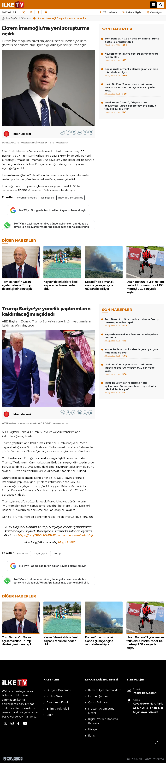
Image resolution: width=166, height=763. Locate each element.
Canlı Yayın (155, 12)
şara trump (23, 553)
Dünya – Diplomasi (59, 690)
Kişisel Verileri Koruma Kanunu (103, 721)
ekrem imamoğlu (27, 197)
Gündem (26, 18)
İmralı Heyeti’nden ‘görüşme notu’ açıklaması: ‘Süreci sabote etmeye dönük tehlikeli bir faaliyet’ (130, 107)
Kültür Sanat (55, 696)
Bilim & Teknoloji (58, 708)
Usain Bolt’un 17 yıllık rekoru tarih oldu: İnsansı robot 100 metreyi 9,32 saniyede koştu (130, 89)
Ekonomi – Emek (58, 702)
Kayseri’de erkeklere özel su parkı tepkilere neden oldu (132, 56)
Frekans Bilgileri (134, 12)
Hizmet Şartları (98, 696)
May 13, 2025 (67, 542)
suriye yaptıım (41, 553)
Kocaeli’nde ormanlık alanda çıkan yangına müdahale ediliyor (131, 72)
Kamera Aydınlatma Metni (105, 690)
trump (57, 553)
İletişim (93, 735)
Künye (92, 729)
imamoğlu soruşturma (70, 197)
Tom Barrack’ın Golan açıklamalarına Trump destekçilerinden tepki (132, 41)
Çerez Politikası (98, 702)
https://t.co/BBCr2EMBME (37, 535)
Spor (50, 714)
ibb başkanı (47, 197)
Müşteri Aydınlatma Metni (101, 710)
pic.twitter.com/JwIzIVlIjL (75, 535)
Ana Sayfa (11, 18)
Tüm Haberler (110, 12)
